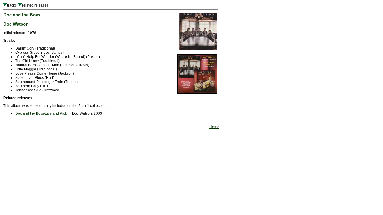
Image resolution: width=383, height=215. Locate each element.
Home (214, 127)
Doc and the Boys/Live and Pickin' (42, 113)
